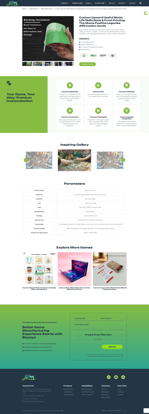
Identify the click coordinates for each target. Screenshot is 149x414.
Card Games (33, 9)
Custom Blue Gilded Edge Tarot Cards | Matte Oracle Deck (74, 288)
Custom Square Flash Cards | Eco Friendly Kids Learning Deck (39, 288)
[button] (140, 3)
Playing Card (99, 3)
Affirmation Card (46, 9)
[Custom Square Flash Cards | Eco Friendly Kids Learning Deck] (39, 269)
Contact (132, 3)
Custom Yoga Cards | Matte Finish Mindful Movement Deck (110, 288)
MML (62, 411)
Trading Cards (77, 3)
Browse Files (98, 339)
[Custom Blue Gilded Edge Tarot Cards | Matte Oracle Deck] (74, 269)
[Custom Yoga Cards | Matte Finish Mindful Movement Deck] (110, 269)
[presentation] (26, 160)
